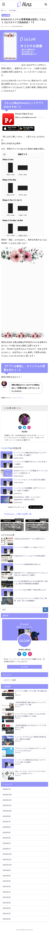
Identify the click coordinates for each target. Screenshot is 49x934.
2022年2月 (7, 886)
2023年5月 (7, 827)
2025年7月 (7, 789)
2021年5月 (7, 897)
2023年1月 (7, 849)
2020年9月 (7, 919)
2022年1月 (7, 892)
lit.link (24, 667)
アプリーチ (40, 117)
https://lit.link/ (17, 398)
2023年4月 (7, 832)
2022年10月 (7, 865)
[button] (3, 525)
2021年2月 (7, 908)
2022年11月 (7, 859)
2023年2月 (7, 843)
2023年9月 (7, 816)
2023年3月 (7, 838)
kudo (24, 431)
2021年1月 (7, 913)
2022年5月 (7, 876)
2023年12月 (7, 800)
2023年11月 (7, 805)
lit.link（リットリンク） (11, 65)
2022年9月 (7, 870)
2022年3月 (7, 881)
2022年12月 (7, 854)
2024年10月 (7, 794)
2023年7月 (7, 821)
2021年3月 (7, 903)
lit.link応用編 (5, 15)
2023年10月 (7, 811)
